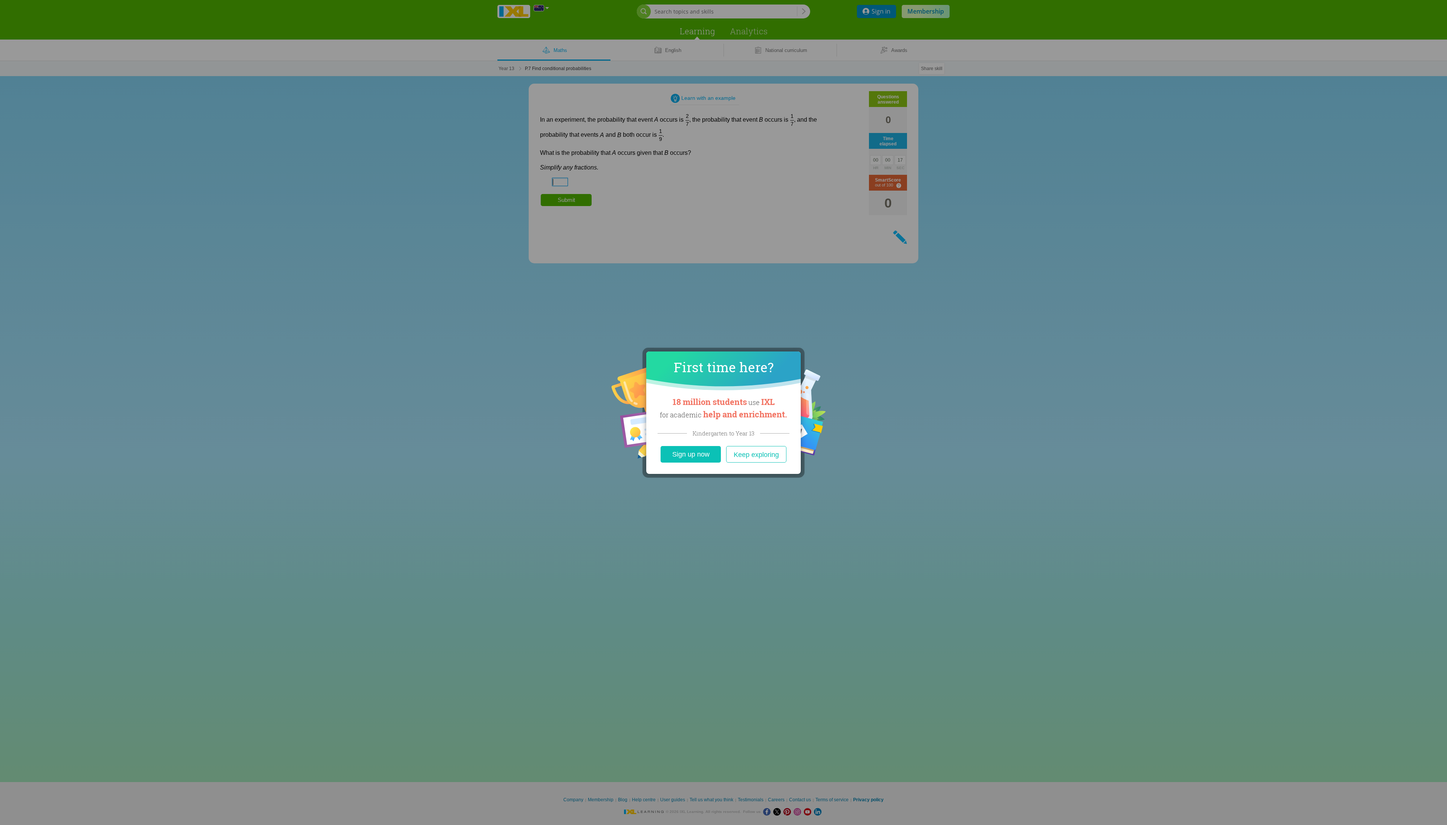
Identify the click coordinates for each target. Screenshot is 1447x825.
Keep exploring (756, 454)
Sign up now (691, 454)
